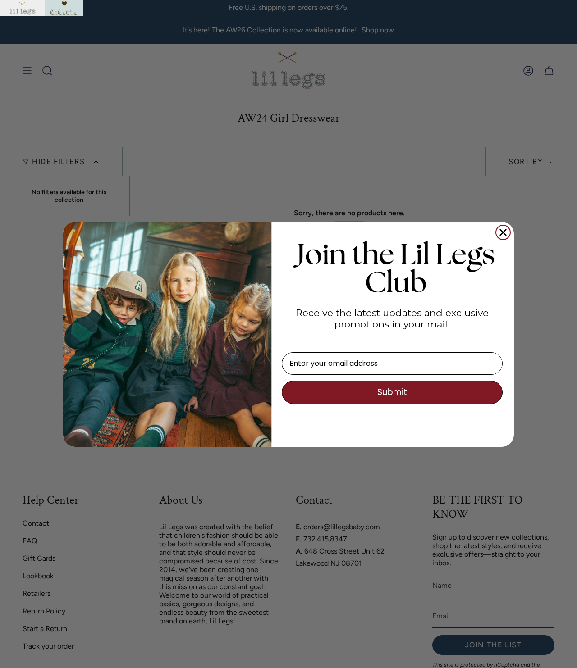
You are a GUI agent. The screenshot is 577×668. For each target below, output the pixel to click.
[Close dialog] (503, 232)
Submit (392, 392)
